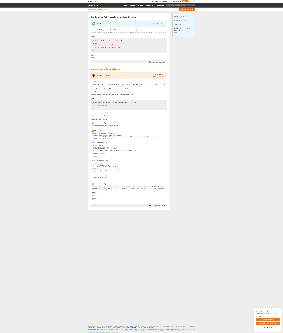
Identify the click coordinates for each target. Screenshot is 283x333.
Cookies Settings (268, 327)
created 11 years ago (158, 24)
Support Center (158, 1)
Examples (140, 5)
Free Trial (185, 1)
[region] (268, 319)
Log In (191, 1)
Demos (179, 1)
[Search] (193, 5)
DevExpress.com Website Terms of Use (132, 327)
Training (175, 1)
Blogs (171, 1)
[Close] (280, 309)
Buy (153, 1)
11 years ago (112, 123)
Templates (162, 188)
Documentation (165, 1)
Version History (149, 5)
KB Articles (132, 5)
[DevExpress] (92, 1)
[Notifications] (194, 1)
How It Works (95, 195)
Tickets (125, 5)
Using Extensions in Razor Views (100, 194)
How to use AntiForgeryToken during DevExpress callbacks (112, 89)
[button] (165, 39)
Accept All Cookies (268, 319)
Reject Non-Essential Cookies (268, 323)
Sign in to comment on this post (157, 61)
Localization (160, 5)
